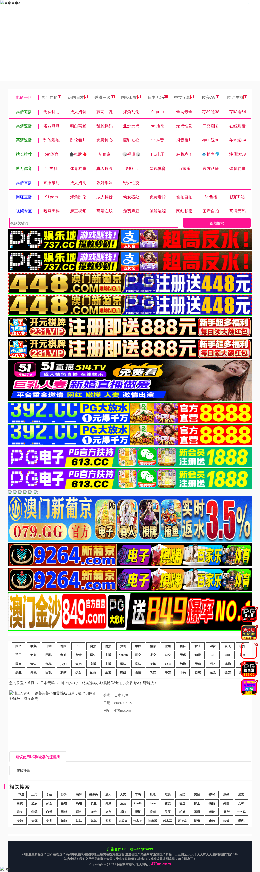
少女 (78, 672)
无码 (183, 655)
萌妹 (79, 794)
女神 (241, 803)
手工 (18, 655)
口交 (168, 655)
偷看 (64, 803)
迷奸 (33, 655)
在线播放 (23, 770)
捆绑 (197, 821)
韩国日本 (76, 97)
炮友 (241, 794)
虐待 (212, 812)
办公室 (123, 821)
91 (78, 646)
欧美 (33, 646)
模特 (183, 646)
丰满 (138, 794)
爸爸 (108, 821)
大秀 (123, 794)
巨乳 (48, 655)
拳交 (168, 672)
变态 (168, 803)
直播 (93, 664)
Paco (153, 803)
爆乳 (241, 821)
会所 (108, 812)
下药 (183, 672)
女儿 (49, 821)
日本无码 (156, 97)
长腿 (94, 803)
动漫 (198, 655)
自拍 (93, 646)
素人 (33, 664)
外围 (226, 803)
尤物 (228, 664)
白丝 (49, 812)
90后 (94, 812)
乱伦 (93, 672)
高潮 (108, 803)
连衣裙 (137, 821)
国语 (197, 812)
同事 (18, 664)
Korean (123, 655)
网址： (108, 710)
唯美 (168, 794)
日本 (48, 646)
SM (227, 655)
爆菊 (226, 794)
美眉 (168, 812)
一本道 (19, 794)
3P (212, 655)
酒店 (123, 803)
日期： (108, 702)
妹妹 (79, 821)
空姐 (168, 646)
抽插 (212, 803)
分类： (108, 695)
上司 (34, 794)
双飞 (228, 646)
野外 (64, 794)
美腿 (18, 672)
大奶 (78, 664)
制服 (63, 655)
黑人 (108, 794)
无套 (198, 664)
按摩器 (152, 821)
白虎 (20, 803)
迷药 (212, 821)
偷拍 (108, 646)
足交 (153, 655)
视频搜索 (217, 222)
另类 (182, 794)
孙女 (49, 803)
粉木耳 (167, 821)
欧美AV (209, 97)
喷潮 (153, 812)
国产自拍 (49, 97)
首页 (30, 682)
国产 (18, 646)
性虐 (182, 803)
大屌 (34, 821)
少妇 (63, 664)
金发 (108, 672)
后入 (213, 664)
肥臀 (138, 812)
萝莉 (123, 646)
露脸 (197, 794)
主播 (108, 655)
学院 (34, 812)
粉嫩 (182, 812)
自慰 (198, 672)
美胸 (153, 664)
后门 (123, 812)
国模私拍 (129, 97)
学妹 (138, 646)
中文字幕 (182, 97)
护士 (198, 646)
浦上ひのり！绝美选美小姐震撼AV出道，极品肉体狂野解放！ (109, 682)
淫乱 (79, 812)
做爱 (213, 672)
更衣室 (182, 821)
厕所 (226, 812)
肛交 (138, 655)
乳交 (153, 672)
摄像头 (93, 794)
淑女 (34, 803)
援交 (228, 672)
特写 (212, 794)
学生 (49, 794)
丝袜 (213, 646)
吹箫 (226, 821)
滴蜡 (79, 803)
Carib (138, 803)
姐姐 (64, 821)
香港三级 (102, 97)
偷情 (138, 672)
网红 (93, 655)
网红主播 (235, 97)
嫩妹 (123, 664)
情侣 (153, 646)
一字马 (241, 812)
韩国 (63, 646)
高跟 (33, 672)
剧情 (78, 655)
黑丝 (64, 812)
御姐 (123, 672)
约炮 (183, 664)
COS (168, 664)
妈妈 (94, 821)
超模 (48, 664)
